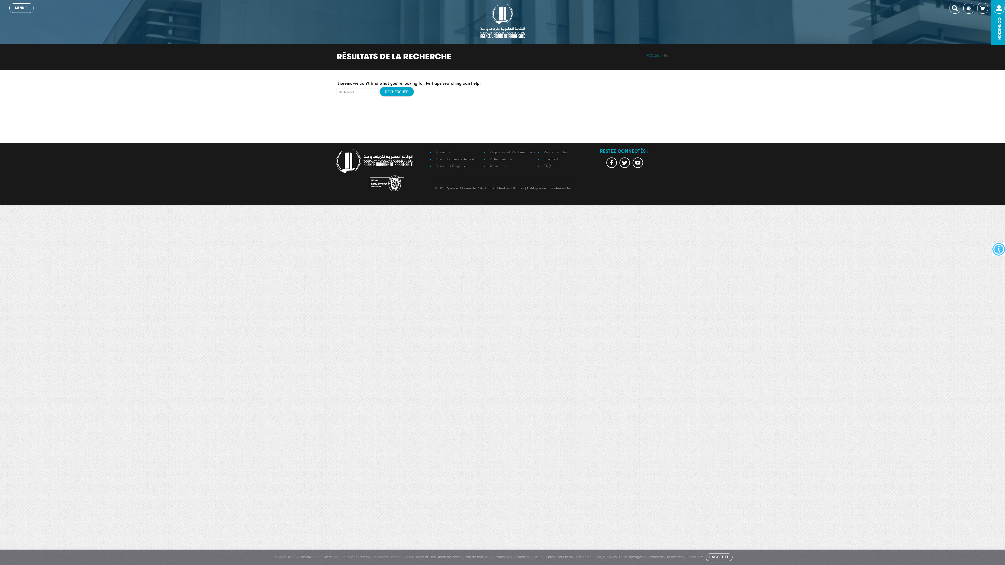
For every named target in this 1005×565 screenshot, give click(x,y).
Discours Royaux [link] (451, 165)
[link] (998, 249)
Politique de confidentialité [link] (548, 188)
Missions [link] (443, 152)
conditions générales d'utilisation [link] (398, 557)
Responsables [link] (556, 152)
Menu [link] (20, 7)
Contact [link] (551, 159)
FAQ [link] (547, 165)
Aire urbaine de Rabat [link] (455, 159)
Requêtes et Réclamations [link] (512, 152)
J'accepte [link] (719, 557)
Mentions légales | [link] (512, 188)
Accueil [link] (653, 55)
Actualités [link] (498, 165)
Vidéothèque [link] (501, 159)
